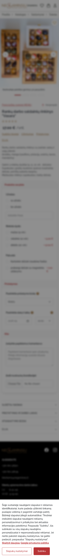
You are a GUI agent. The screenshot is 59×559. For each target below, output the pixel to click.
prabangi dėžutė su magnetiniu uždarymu (31, 270)
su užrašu (16, 200)
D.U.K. (5, 140)
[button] (42, 6)
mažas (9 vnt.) (18, 232)
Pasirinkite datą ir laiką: (18, 312)
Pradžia (6, 14)
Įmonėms (32, 5)
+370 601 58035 (10, 471)
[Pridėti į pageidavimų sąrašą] (54, 23)
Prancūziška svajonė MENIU (17, 105)
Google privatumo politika (35, 543)
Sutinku (42, 551)
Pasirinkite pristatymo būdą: (21, 293)
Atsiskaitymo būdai (14, 421)
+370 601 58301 (10, 465)
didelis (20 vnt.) (32, 245)
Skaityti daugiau (11, 543)
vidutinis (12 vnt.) (32, 238)
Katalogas (20, 14)
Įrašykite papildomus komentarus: (24, 343)
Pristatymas (42, 134)
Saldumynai (37, 14)
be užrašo (16, 207)
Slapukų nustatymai (17, 551)
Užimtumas (27, 134)
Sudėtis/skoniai (10, 134)
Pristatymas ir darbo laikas (19, 413)
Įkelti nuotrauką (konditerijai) (21, 375)
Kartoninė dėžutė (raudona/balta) (29, 261)
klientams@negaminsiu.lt (15, 477)
